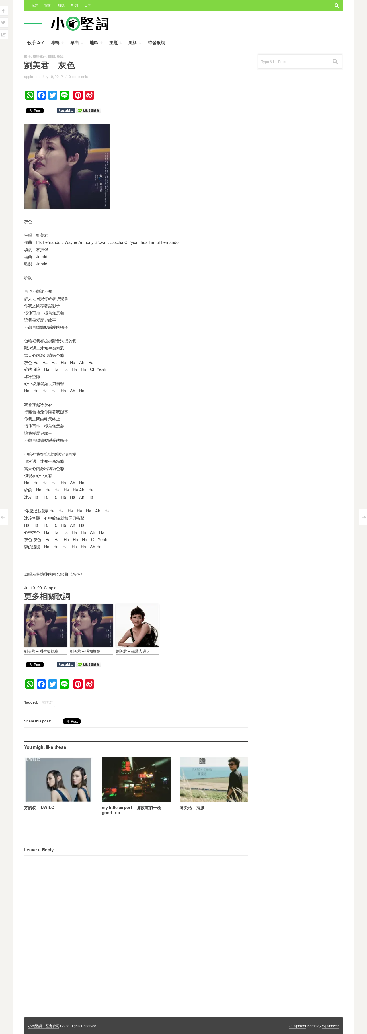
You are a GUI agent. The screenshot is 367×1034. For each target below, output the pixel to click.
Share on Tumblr (66, 110)
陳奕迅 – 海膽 (192, 807)
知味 (61, 5)
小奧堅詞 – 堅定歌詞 (43, 1025)
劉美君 (47, 702)
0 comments (78, 76)
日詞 (87, 5)
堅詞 (74, 5)
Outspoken (297, 1025)
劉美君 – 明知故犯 (85, 651)
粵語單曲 (39, 56)
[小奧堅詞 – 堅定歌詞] (82, 23)
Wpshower (330, 1025)
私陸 (34, 5)
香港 (60, 56)
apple (28, 76)
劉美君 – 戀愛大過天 (133, 651)
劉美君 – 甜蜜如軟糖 (41, 651)
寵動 (47, 5)
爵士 (27, 56)
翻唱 (51, 56)
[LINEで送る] (88, 110)
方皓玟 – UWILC (39, 807)
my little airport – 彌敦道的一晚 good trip (131, 809)
